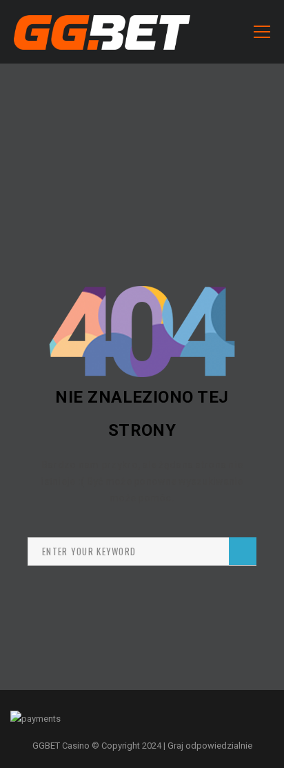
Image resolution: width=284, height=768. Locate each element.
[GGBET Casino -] (102, 31)
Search (242, 551)
